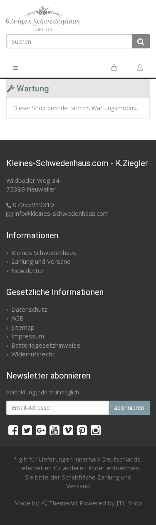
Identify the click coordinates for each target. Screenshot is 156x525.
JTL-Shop (129, 503)
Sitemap (23, 327)
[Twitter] (27, 430)
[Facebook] (13, 430)
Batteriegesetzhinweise (45, 345)
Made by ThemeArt (46, 503)
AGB (17, 318)
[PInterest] (82, 430)
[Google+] (41, 430)
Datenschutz (29, 309)
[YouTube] (54, 430)
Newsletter (27, 270)
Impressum (27, 336)
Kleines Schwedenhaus (43, 252)
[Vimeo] (68, 430)
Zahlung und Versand (41, 261)
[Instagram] (96, 430)
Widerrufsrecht (32, 354)
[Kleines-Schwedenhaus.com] (78, 18)
